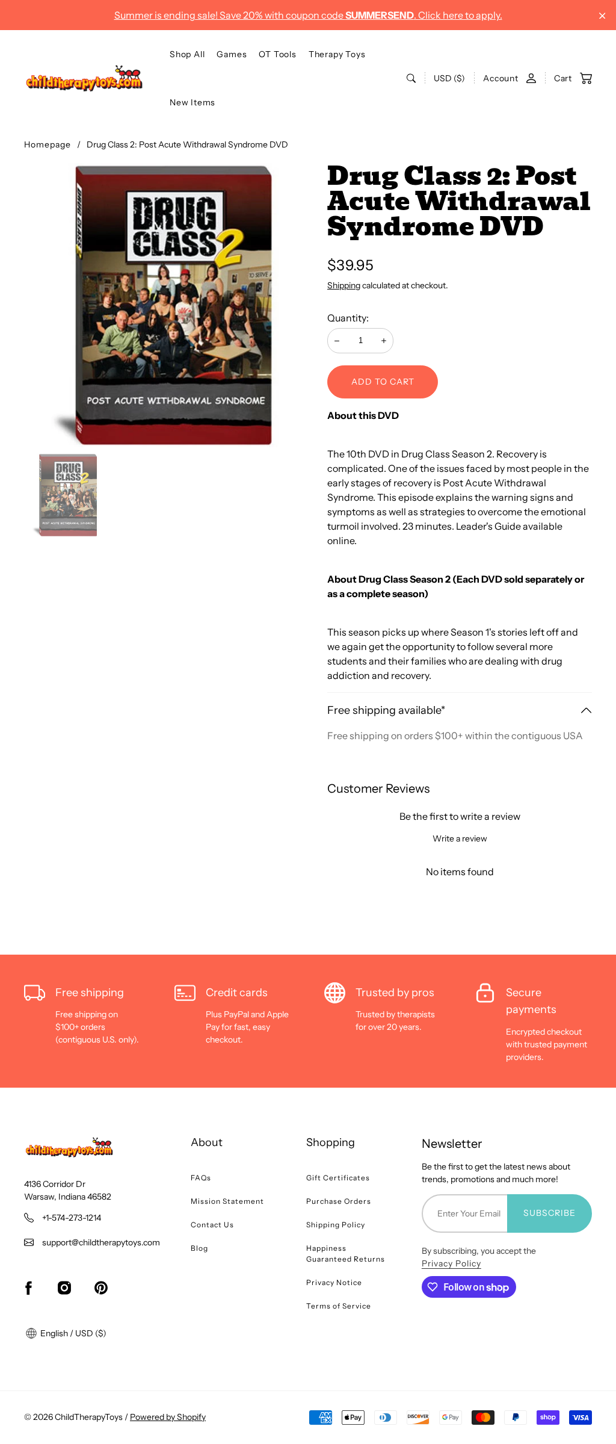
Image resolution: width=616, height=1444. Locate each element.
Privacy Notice (334, 1282)
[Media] (166, 305)
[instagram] (64, 1288)
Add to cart (382, 381)
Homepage (47, 144)
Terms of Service (338, 1305)
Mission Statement (227, 1201)
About (207, 1142)
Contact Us (212, 1224)
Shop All (187, 54)
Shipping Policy (335, 1224)
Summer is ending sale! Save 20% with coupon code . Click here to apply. (308, 15)
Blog (199, 1248)
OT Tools (277, 54)
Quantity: (348, 318)
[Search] (411, 78)
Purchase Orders (338, 1201)
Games (232, 54)
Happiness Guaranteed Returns (345, 1253)
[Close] (602, 16)
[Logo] (84, 78)
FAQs (201, 1177)
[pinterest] (101, 1288)
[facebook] (28, 1288)
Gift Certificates (338, 1177)
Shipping (343, 285)
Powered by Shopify (168, 1416)
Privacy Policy (451, 1263)
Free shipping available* (386, 710)
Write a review (460, 838)
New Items (192, 102)
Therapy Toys (337, 54)
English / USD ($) (72, 1333)
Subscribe (549, 1212)
